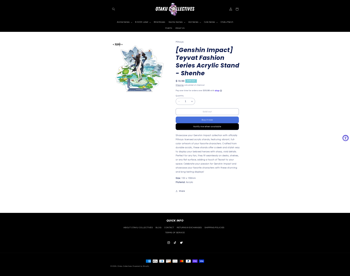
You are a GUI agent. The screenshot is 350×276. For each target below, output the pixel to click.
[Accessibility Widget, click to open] (345, 138)
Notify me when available (207, 126)
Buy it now (207, 120)
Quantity (180, 96)
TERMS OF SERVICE (175, 233)
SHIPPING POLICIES (214, 228)
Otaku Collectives (124, 266)
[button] (113, 9)
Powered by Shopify (141, 266)
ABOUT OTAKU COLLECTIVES (138, 228)
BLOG (158, 228)
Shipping (180, 85)
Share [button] (182, 191)
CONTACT (169, 228)
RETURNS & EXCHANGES (189, 228)
